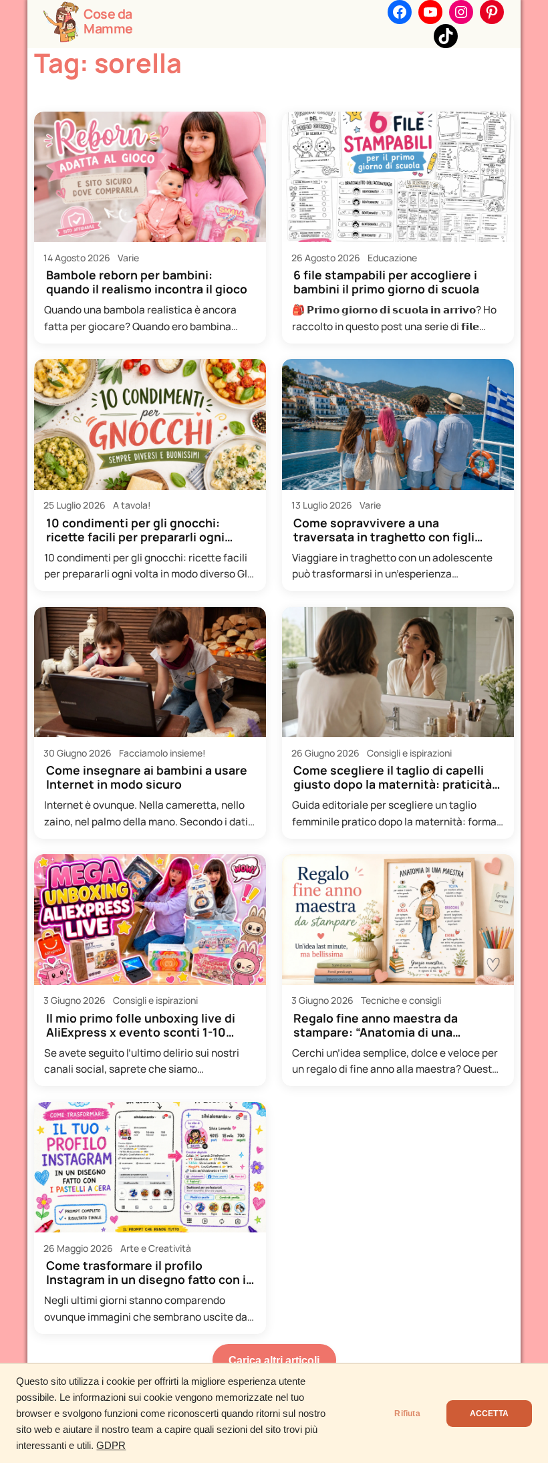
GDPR (111, 1445)
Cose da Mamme (108, 21)
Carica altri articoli (274, 1360)
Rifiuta (407, 1413)
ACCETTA (489, 1413)
